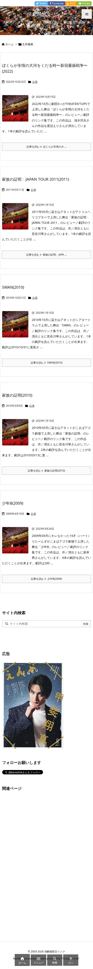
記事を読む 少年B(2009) (46, 579)
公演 (34, 82)
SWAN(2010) (13, 287)
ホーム (9, 44)
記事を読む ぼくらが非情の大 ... (46, 146)
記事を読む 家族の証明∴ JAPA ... (46, 254)
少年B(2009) (12, 503)
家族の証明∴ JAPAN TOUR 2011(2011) (35, 179)
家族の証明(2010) (17, 395)
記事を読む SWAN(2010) (47, 362)
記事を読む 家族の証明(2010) (46, 470)
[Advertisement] (34, 861)
